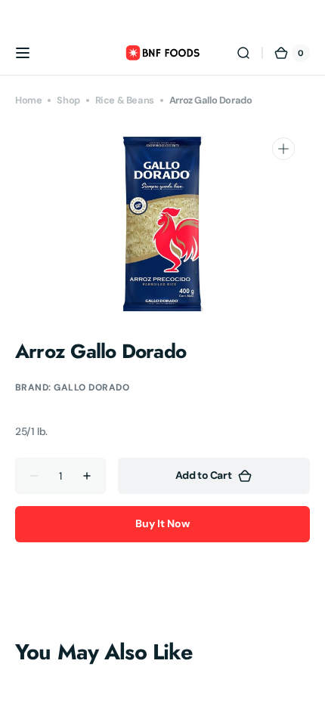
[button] (22, 52)
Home (28, 100)
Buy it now (162, 523)
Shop (68, 100)
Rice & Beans (124, 100)
